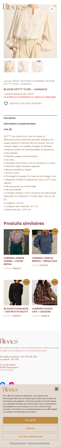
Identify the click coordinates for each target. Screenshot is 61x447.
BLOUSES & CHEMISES (32, 80)
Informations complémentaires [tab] (20, 123)
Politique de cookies (18, 443)
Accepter (30, 420)
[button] (56, 388)
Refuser (30, 428)
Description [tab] (10, 118)
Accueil (7, 80)
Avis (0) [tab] (8, 129)
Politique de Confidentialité (39, 443)
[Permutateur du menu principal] (55, 6)
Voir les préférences (30, 436)
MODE (16, 80)
